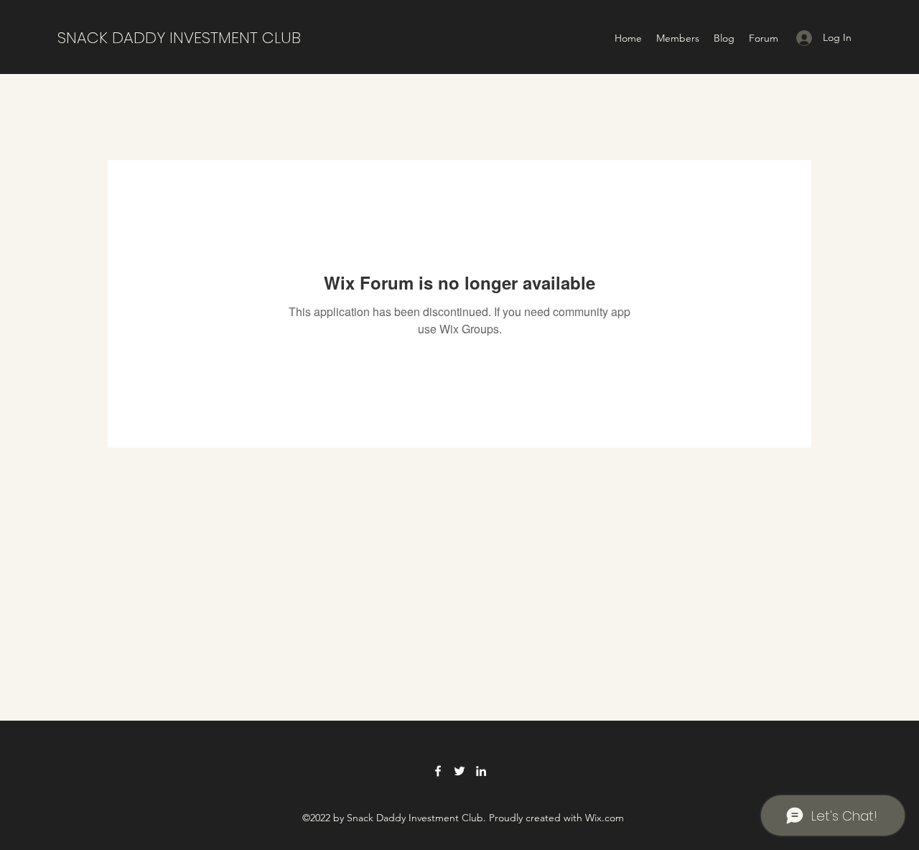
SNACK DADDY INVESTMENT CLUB (179, 38)
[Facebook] (438, 771)
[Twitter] (459, 771)
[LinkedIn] (481, 771)
